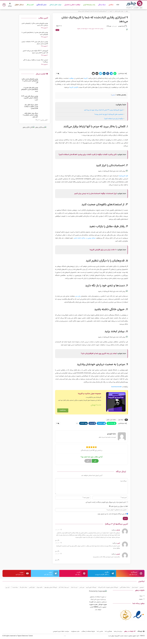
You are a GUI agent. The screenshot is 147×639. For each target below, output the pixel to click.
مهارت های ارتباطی (55, 4)
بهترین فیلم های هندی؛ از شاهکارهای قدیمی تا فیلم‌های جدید (35, 33)
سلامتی (111, 4)
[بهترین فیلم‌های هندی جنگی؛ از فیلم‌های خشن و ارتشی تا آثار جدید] (43, 81)
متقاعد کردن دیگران (111, 420)
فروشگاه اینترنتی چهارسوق (50, 587)
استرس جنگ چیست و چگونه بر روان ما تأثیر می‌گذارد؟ (35, 61)
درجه (141, 596)
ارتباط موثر (120, 420)
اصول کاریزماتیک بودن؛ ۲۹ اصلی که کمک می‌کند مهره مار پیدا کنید (103, 110)
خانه (117, 4)
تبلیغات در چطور (129, 631)
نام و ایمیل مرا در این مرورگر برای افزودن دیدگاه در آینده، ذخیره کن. (105, 502)
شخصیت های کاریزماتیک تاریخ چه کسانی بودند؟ (108, 114)
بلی (95, 461)
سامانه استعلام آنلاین (125, 587)
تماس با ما (100, 631)
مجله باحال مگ (23, 587)
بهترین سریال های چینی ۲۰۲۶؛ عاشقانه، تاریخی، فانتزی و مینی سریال (34, 43)
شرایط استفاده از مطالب (88, 631)
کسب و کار (30, 4)
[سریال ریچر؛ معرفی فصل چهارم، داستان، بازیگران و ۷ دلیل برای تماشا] (43, 115)
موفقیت (71, 78)
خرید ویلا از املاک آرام (64, 587)
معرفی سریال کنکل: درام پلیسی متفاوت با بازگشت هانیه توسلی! (31, 106)
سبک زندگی (102, 4)
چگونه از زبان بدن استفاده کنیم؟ (113, 118)
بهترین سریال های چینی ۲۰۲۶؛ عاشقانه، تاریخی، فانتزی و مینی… (29, 98)
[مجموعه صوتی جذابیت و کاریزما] (116, 402)
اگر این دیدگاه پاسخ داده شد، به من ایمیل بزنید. (111, 514)
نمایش (113, 95)
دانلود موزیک (39, 587)
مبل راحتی (82, 587)
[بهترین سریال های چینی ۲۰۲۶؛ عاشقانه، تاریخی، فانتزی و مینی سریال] (43, 98)
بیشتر (10, 6)
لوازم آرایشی (31, 587)
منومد (140, 599)
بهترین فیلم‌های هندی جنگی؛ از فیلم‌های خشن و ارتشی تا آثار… (30, 81)
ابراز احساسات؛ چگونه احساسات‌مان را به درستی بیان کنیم (95, 193)
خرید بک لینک (74, 587)
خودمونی (142, 587)
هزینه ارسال (135, 587)
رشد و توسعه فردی (89, 4)
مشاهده (63, 410)
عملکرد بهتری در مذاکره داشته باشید (85, 238)
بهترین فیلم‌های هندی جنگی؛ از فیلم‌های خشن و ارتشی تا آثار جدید (35, 24)
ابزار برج (8, 587)
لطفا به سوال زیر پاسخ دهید (119, 506)
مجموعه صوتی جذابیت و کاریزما (89, 393)
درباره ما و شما (118, 631)
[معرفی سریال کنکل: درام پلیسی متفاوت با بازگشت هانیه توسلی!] (43, 107)
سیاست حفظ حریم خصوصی (61, 631)
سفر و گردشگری (41, 4)
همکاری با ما (108, 631)
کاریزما (85, 78)
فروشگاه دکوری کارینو (91, 587)
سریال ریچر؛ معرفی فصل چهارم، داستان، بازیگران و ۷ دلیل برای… (30, 115)
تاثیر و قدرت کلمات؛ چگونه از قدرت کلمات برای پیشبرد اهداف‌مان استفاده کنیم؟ (88, 154)
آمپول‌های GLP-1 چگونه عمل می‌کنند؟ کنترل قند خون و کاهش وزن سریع (35, 52)
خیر (88, 461)
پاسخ (56, 540)
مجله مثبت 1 (15, 587)
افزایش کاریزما (74, 87)
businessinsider (116, 387)
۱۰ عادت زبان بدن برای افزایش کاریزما (103, 249)
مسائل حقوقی (19, 4)
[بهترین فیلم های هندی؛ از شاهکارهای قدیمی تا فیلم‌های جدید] (43, 90)
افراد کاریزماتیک (123, 176)
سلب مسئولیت (75, 631)
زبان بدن (77, 296)
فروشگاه (140, 631)
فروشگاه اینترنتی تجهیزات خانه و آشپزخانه (108, 587)
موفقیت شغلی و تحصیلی (72, 4)
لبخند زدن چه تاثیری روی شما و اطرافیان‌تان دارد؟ (99, 353)
